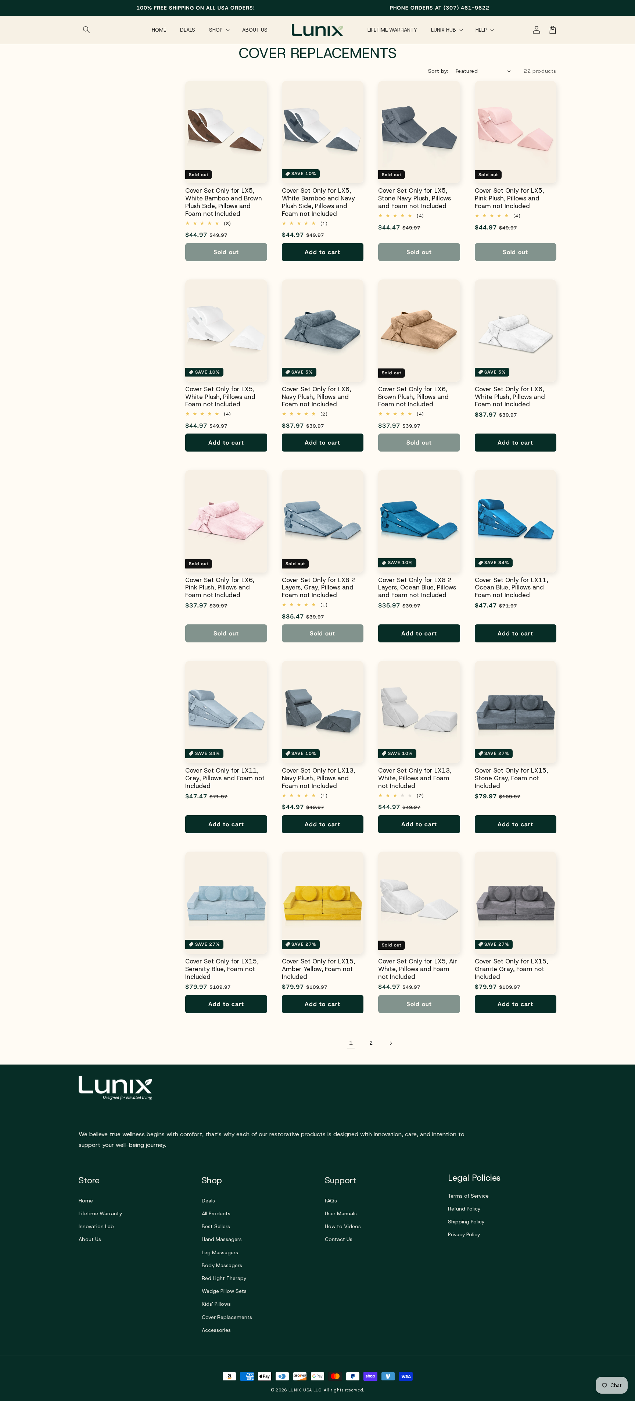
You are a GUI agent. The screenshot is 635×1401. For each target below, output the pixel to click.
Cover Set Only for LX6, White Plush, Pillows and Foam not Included (510, 396)
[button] (87, 30)
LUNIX (295, 1390)
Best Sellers (216, 1226)
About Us (90, 1239)
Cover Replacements (227, 1317)
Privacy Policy (464, 1234)
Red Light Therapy (224, 1278)
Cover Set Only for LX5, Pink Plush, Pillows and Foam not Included (509, 198)
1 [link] (351, 1043)
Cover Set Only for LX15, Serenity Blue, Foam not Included (221, 969)
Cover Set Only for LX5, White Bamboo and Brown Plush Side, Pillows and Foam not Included (223, 202)
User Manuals (341, 1213)
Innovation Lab (96, 1226)
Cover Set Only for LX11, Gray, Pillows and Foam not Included (225, 778)
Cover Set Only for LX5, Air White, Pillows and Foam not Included (417, 969)
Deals (208, 1200)
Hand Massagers (222, 1239)
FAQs (331, 1200)
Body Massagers (222, 1265)
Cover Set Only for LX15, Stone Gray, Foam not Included (511, 778)
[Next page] (391, 1043)
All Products (216, 1213)
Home (86, 1200)
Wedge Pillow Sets (224, 1291)
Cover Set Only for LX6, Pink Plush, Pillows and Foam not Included (219, 587)
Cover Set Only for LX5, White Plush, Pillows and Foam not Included (220, 396)
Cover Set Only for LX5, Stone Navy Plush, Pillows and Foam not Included (414, 198)
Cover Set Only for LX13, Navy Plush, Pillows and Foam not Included (318, 778)
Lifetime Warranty (100, 1213)
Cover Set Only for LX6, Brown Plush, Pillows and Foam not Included (413, 396)
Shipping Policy (466, 1221)
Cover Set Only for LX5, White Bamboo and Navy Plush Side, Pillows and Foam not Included (318, 202)
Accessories (216, 1330)
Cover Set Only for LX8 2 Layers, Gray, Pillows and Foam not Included (318, 587)
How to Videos (343, 1226)
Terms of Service (468, 1196)
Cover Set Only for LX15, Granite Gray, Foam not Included (511, 969)
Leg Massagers (220, 1252)
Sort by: (438, 71)
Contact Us (338, 1239)
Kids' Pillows (216, 1304)
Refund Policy (464, 1208)
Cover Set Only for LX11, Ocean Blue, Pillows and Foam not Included (511, 587)
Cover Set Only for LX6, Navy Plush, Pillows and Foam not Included (316, 396)
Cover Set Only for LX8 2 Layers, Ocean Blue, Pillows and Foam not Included (417, 587)
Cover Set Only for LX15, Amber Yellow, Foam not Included (318, 969)
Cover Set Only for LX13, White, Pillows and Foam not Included (414, 778)
